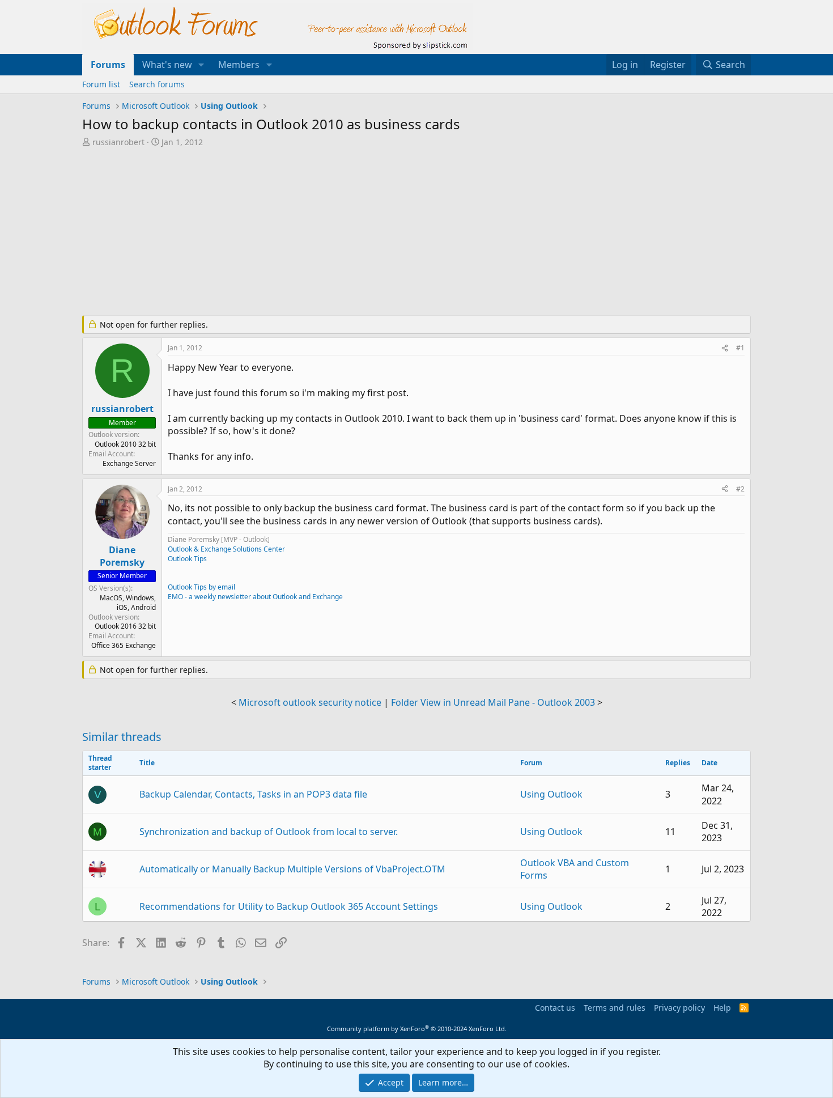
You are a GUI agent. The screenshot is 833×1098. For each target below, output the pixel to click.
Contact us (555, 1007)
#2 (740, 489)
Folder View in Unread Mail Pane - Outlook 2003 (493, 702)
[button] (201, 64)
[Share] (724, 348)
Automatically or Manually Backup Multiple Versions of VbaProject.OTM (292, 869)
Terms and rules (614, 1007)
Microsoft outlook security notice (310, 702)
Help (722, 1007)
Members (239, 64)
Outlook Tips (187, 558)
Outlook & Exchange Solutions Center (226, 549)
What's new (167, 64)
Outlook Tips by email (201, 587)
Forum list (101, 84)
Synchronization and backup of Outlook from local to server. (268, 831)
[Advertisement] (357, 232)
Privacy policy (679, 1007)
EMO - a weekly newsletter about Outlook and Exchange (255, 596)
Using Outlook (551, 794)
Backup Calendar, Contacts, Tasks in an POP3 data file (253, 794)
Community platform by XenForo (417, 1028)
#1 (740, 348)
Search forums (157, 84)
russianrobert (118, 142)
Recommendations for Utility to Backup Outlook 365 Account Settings (288, 906)
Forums (108, 64)
